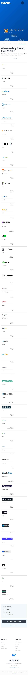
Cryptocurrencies (18, 642)
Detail (14, 77)
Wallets (15, 43)
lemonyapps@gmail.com (14, 667)
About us (2, 642)
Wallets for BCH (14, 625)
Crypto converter (18, 650)
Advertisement (4, 648)
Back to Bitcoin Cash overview (14, 621)
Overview (4, 43)
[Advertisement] (14, 16)
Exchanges (17, 644)
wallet (15, 673)
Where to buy (22, 43)
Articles (2, 646)
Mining (9, 43)
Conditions (3, 644)
